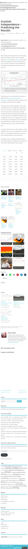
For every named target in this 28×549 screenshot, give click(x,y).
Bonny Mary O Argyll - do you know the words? (12, 419)
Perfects (7, 480)
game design (17, 472)
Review (17, 480)
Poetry (10, 480)
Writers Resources (7, 488)
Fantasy (3, 472)
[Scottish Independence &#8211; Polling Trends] (6, 312)
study (8, 484)
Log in (2, 522)
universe (6, 486)
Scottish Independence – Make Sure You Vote (18, 211)
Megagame (16, 474)
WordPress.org (4, 528)
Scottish (17, 326)
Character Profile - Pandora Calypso (9, 424)
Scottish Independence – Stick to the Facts (18, 303)
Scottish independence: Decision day (18, 197)
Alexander (16, 466)
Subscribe (4, 455)
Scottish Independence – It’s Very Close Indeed (11, 225)
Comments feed (5, 526)
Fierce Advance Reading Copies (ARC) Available (12, 426)
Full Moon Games (5, 511)
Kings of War (4, 497)
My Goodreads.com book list (7, 501)
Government (4, 326)
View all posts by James (13, 342)
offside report (13, 476)
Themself (14, 14)
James (3, 33)
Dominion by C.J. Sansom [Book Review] (10, 422)
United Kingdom (14, 327)
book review (12, 467)
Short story (19, 482)
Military (6, 476)
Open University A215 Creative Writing (16, 478)
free (12, 472)
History (3, 474)
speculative (4, 484)
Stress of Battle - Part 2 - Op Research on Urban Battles (14, 417)
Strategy (19, 33)
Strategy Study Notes (6, 514)
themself (9, 327)
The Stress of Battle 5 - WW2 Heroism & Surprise (12, 420)
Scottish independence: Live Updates (4, 197)
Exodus (22, 470)
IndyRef (9, 326)
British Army (23, 468)
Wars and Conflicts (21, 486)
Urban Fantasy (12, 486)
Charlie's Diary (4, 496)
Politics (14, 480)
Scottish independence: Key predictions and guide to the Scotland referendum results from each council (11, 199)
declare (18, 59)
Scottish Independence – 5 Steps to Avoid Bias (4, 225)
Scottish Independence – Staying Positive (4, 205)
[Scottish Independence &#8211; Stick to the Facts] (18, 297)
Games (23, 472)
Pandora (3, 480)
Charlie (2, 470)
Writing (16, 488)
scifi (7, 482)
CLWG (5, 470)
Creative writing (14, 470)
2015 (2, 466)
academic (9, 466)
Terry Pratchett (13, 484)
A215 (4, 466)
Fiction (8, 472)
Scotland (8, 59)
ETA (4, 150)
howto (8, 474)
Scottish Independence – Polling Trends (5, 317)
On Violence (3, 503)
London (11, 474)
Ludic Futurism (4, 499)
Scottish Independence (11, 204)
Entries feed (3, 524)
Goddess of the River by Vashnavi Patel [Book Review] (13, 431)
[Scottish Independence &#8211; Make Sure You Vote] (6, 297)
